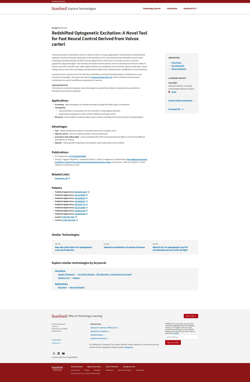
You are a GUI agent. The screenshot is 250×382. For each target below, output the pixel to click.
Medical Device (61, 284)
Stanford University (59, 1)
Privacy (86, 370)
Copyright (97, 370)
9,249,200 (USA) (68, 217)
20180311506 (80, 210)
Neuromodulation (77, 287)
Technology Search (151, 8)
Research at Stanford (99, 331)
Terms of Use (75, 370)
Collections (172, 8)
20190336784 (80, 214)
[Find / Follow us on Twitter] (54, 353)
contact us (128, 347)
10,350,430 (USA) (68, 220)
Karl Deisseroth (177, 65)
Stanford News (97, 335)
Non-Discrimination (124, 370)
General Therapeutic (66, 274)
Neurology (62, 287)
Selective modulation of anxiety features (125, 247)
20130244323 (80, 198)
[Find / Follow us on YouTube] (63, 353)
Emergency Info (129, 366)
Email (173, 92)
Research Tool (64, 278)
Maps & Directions (94, 366)
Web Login (190, 316)
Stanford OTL (189, 8)
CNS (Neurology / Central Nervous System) (114, 274)
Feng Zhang (176, 62)
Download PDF (174, 109)
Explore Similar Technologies (180, 100)
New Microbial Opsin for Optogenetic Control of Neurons (76, 247)
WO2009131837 (81, 192)
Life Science (60, 271)
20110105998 (80, 195)
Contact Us (55, 343)
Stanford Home (77, 366)
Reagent (76, 278)
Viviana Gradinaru (178, 69)
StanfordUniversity (57, 368)
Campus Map (56, 340)
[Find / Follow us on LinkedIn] (58, 353)
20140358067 (80, 201)
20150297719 (80, 204)
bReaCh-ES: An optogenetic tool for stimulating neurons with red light (174, 247)
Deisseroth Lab (61, 178)
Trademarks (109, 370)
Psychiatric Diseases (86, 274)
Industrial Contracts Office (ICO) (104, 327)
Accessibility (140, 370)
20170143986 (80, 207)
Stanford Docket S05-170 (101, 77)
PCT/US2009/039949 (77, 156)
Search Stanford (112, 366)
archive (175, 333)
